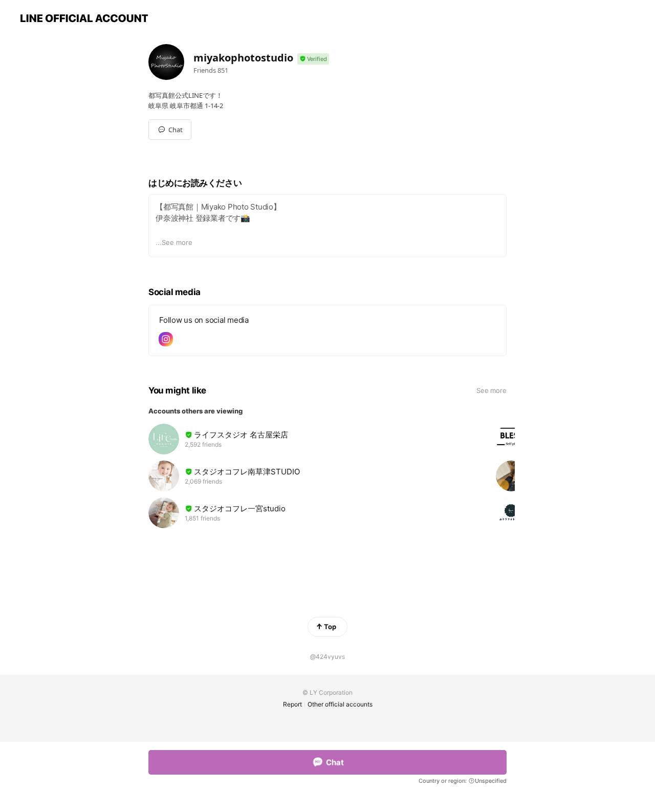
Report (292, 704)
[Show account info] (313, 59)
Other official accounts (340, 704)
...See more (174, 242)
